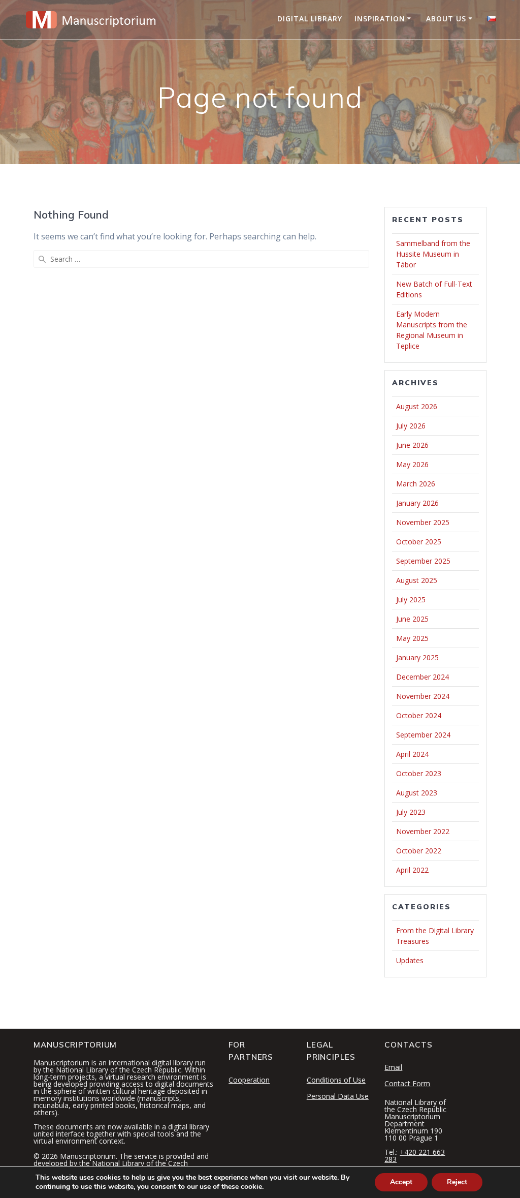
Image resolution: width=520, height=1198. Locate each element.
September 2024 (423, 735)
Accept (401, 1182)
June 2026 (412, 445)
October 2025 (418, 541)
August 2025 (416, 580)
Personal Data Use (338, 1096)
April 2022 (412, 870)
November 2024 (422, 696)
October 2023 (418, 773)
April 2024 (412, 754)
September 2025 (423, 561)
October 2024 (418, 715)
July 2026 (411, 426)
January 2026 (417, 503)
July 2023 (411, 812)
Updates (410, 960)
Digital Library (309, 18)
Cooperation (249, 1080)
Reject (457, 1182)
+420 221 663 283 (414, 1155)
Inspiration (379, 18)
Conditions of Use (336, 1080)
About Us (446, 18)
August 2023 (416, 792)
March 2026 (415, 483)
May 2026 (412, 464)
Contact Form (407, 1083)
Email (393, 1067)
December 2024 (422, 677)
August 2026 (416, 406)
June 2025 (412, 619)
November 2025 (422, 522)
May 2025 (412, 638)
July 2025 (411, 599)
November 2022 (422, 831)
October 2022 (418, 850)
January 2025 (417, 657)
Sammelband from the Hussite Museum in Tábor (433, 253)
